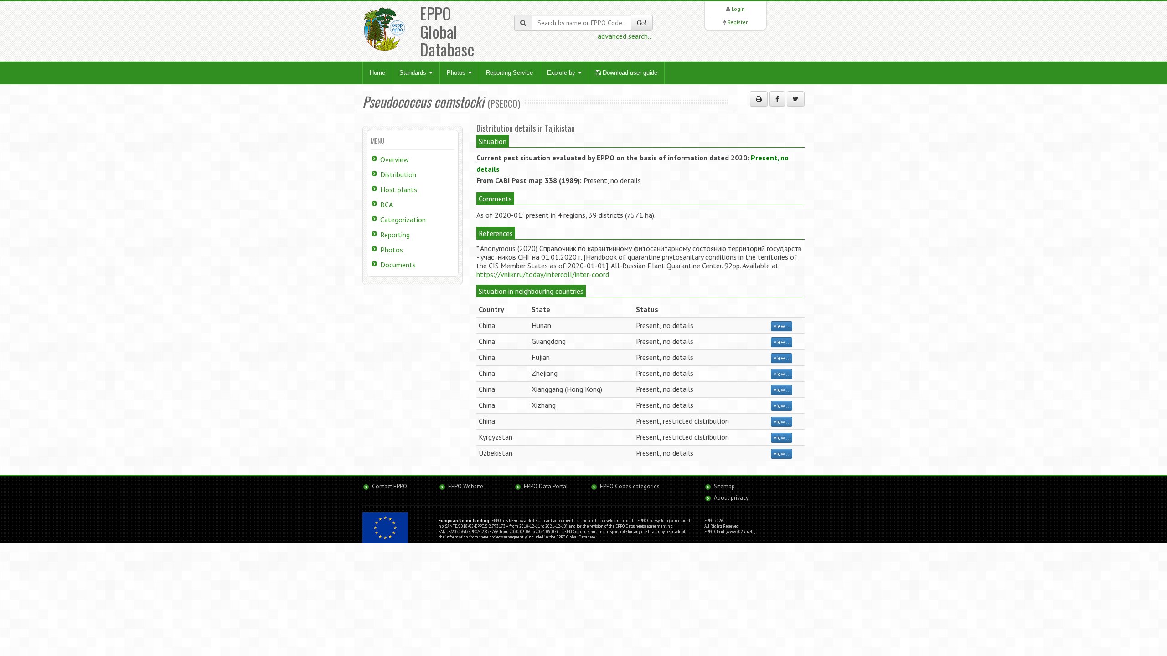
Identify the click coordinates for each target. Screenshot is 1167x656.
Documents (398, 264)
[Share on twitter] (796, 99)
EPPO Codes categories (630, 486)
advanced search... (625, 36)
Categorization (403, 219)
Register (738, 22)
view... (782, 326)
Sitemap (724, 486)
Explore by (562, 72)
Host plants (398, 189)
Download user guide (629, 72)
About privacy (731, 498)
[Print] (759, 99)
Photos (457, 72)
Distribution (398, 174)
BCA (386, 204)
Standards (413, 72)
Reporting (395, 234)
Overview (394, 159)
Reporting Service (509, 72)
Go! (642, 22)
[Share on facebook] (777, 99)
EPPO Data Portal (546, 486)
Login (738, 8)
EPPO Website (465, 486)
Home (377, 72)
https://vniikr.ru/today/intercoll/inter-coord (542, 274)
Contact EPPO (389, 486)
